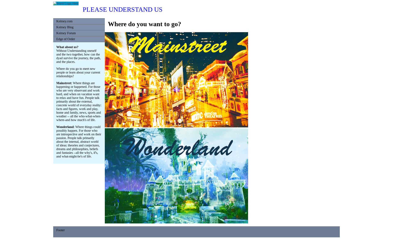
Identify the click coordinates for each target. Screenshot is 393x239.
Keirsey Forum (66, 33)
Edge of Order (65, 39)
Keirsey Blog (64, 27)
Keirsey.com (64, 21)
